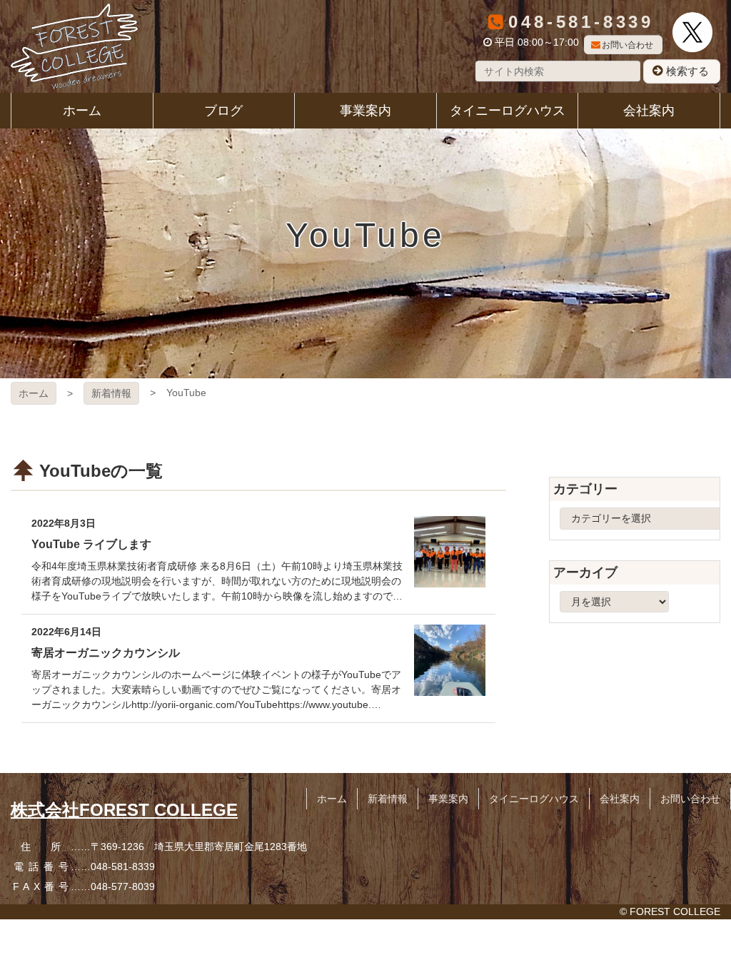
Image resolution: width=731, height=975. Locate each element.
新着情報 (111, 393)
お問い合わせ (627, 45)
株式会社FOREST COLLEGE (124, 809)
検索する (687, 71)
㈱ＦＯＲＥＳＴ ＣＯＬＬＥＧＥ (74, 46)
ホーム (34, 393)
